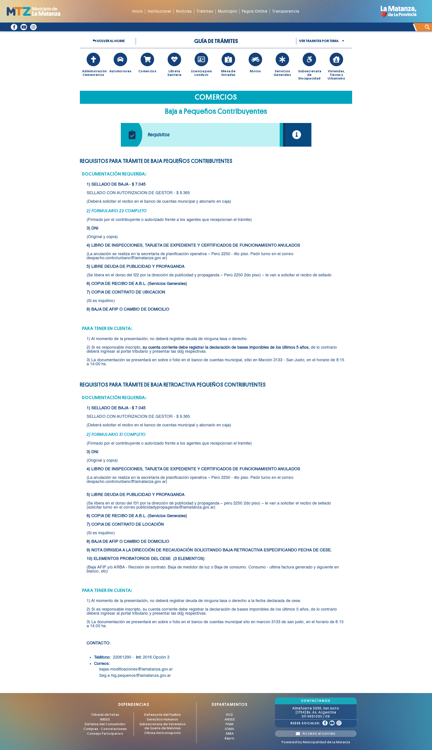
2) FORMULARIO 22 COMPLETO (117, 211)
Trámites (205, 11)
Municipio (227, 11)
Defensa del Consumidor (105, 724)
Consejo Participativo (105, 733)
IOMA (229, 729)
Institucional (159, 11)
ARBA (230, 733)
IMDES (105, 719)
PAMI (230, 724)
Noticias (184, 11)
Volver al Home (110, 41)
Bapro (229, 738)
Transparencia (285, 11)
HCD (229, 714)
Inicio (137, 11)
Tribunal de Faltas (105, 714)
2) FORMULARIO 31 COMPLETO (116, 434)
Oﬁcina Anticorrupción (162, 733)
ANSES (230, 719)
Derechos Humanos (162, 719)
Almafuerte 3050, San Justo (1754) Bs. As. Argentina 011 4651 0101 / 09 (315, 712)
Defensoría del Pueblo (162, 714)
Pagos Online (255, 11)
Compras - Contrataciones (105, 729)
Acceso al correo (319, 733)
